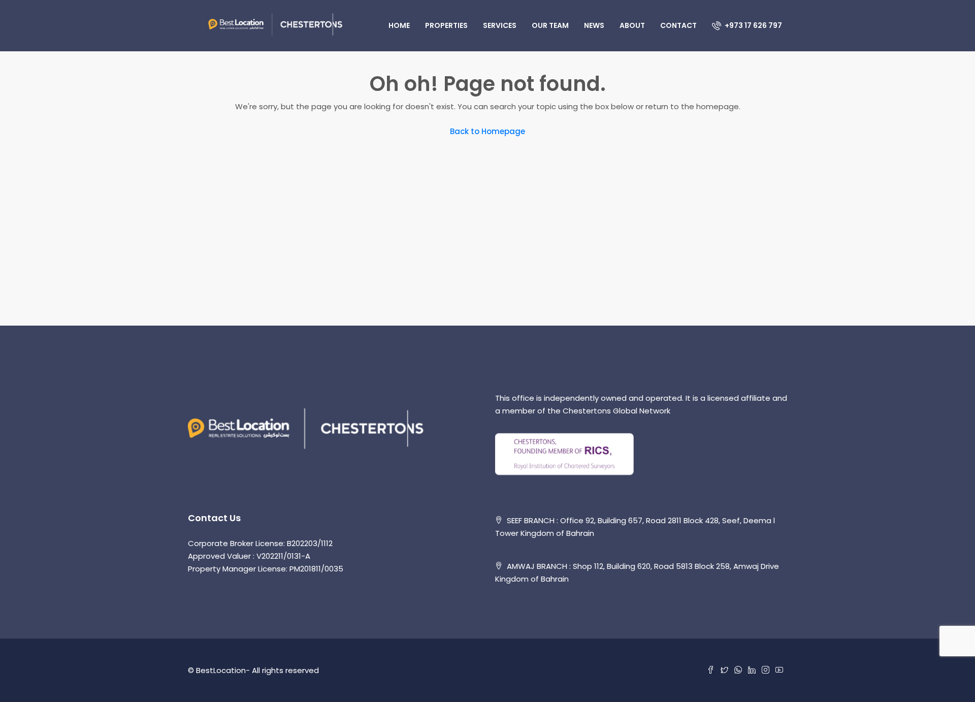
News (594, 25)
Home (399, 25)
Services (499, 25)
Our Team (550, 25)
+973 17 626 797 (752, 25)
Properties (446, 25)
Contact (678, 25)
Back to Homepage (487, 131)
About (632, 25)
